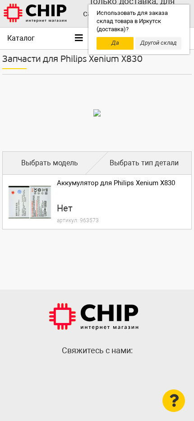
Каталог (21, 38)
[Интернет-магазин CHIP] (35, 13)
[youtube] (115, 370)
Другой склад (158, 42)
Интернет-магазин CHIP (94, 316)
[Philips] (97, 113)
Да (115, 42)
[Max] (79, 370)
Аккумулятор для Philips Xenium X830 (116, 183)
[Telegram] (97, 370)
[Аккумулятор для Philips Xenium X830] (29, 202)
